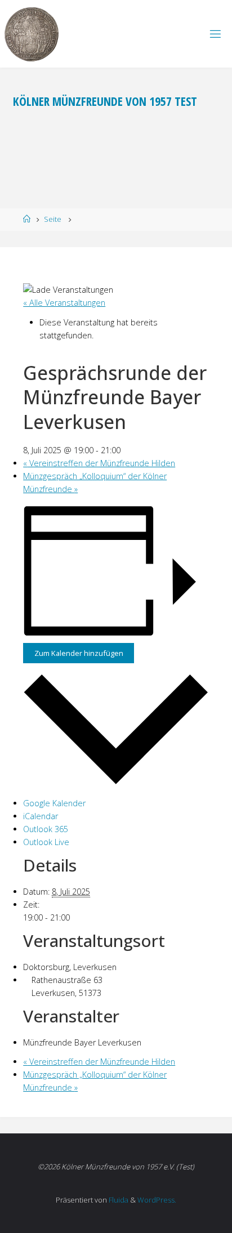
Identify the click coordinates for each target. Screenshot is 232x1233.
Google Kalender (54, 803)
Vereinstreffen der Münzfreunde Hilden (99, 463)
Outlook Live (46, 842)
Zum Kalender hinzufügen (78, 653)
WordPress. (156, 1200)
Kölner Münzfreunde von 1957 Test (105, 101)
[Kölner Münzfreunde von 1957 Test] (32, 33)
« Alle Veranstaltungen (64, 302)
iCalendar (40, 816)
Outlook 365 (45, 829)
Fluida (117, 1200)
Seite (52, 219)
